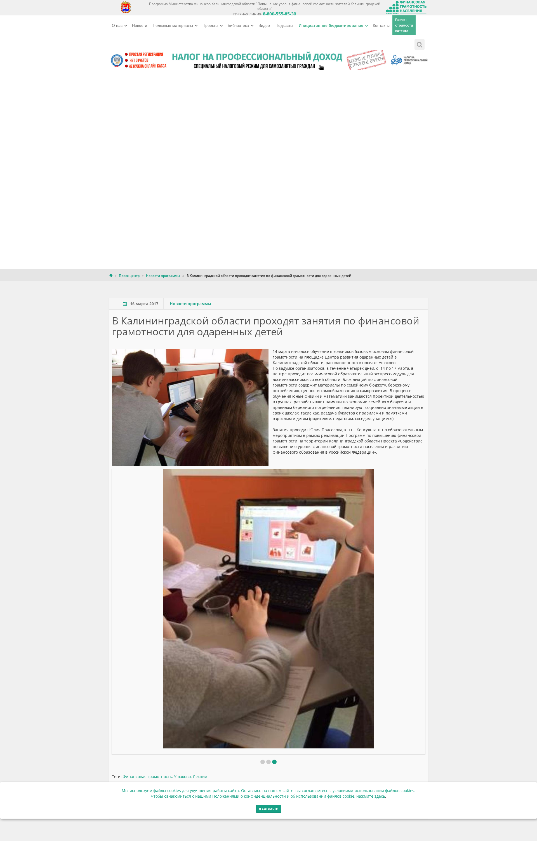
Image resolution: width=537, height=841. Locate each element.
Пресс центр (129, 275)
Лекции (200, 776)
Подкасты (284, 25)
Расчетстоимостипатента (404, 25)
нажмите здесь (370, 796)
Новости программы (163, 275)
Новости (139, 25)
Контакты (381, 25)
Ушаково (182, 776)
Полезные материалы (173, 25)
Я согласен (268, 809)
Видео (264, 25)
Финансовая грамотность (147, 776)
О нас (118, 25)
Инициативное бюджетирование (331, 25)
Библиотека (239, 25)
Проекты (210, 25)
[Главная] (110, 275)
